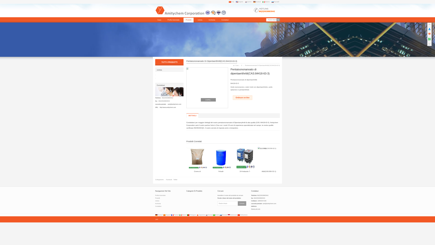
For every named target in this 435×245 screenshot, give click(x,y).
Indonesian (233, 215)
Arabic (217, 215)
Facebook (169, 179)
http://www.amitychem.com (168, 107)
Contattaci (225, 20)
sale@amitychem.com (174, 104)
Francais (176, 215)
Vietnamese (244, 215)
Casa (159, 20)
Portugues (192, 215)
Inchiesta (212, 20)
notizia (200, 20)
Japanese (202, 215)
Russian (224, 215)
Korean (210, 215)
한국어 (249, 2)
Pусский (276, 2)
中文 (232, 2)
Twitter (175, 179)
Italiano (267, 2)
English (240, 2)
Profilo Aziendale (173, 20)
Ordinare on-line (242, 98)
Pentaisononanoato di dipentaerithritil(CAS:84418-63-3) (211, 61)
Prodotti (188, 20)
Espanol (168, 215)
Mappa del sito (255, 209)
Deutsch (258, 2)
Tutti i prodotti (169, 62)
